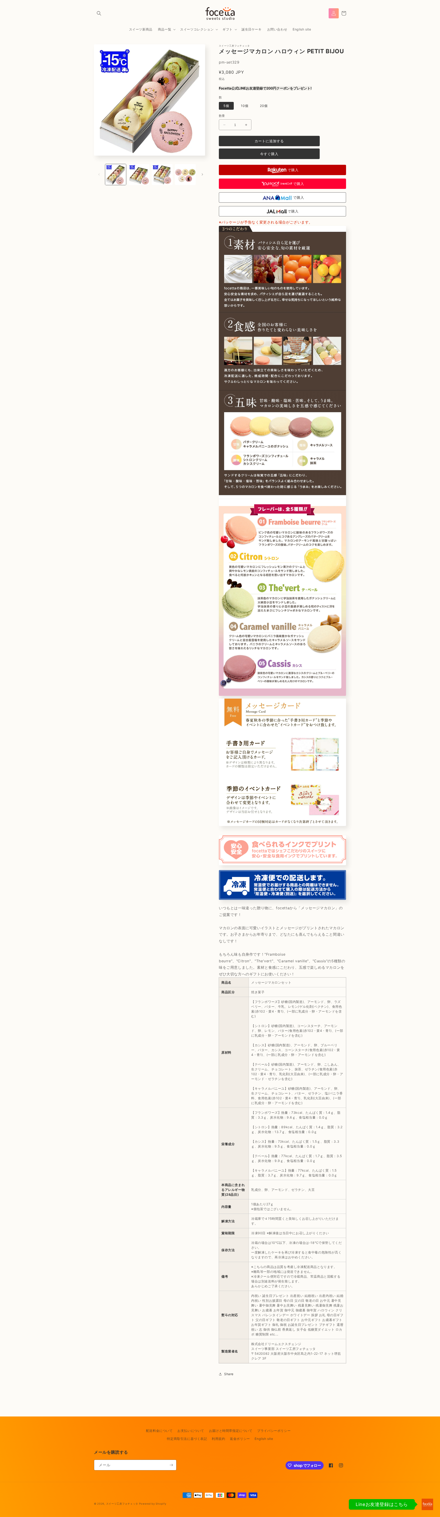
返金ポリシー (240, 1439)
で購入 (293, 170)
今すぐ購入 (269, 154)
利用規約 (218, 1439)
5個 (226, 106)
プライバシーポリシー (274, 1431)
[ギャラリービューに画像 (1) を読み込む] (115, 174)
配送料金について (159, 1431)
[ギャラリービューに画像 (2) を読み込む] (138, 174)
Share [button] (229, 1374)
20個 (264, 106)
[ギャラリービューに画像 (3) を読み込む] (162, 174)
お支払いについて (190, 1431)
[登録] (171, 1465)
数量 (222, 116)
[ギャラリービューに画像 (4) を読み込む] (185, 174)
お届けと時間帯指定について (231, 1431)
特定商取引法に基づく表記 (187, 1439)
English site (264, 1439)
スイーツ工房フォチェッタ (122, 1503)
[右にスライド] (202, 174)
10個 (244, 106)
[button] (99, 13)
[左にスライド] (99, 174)
